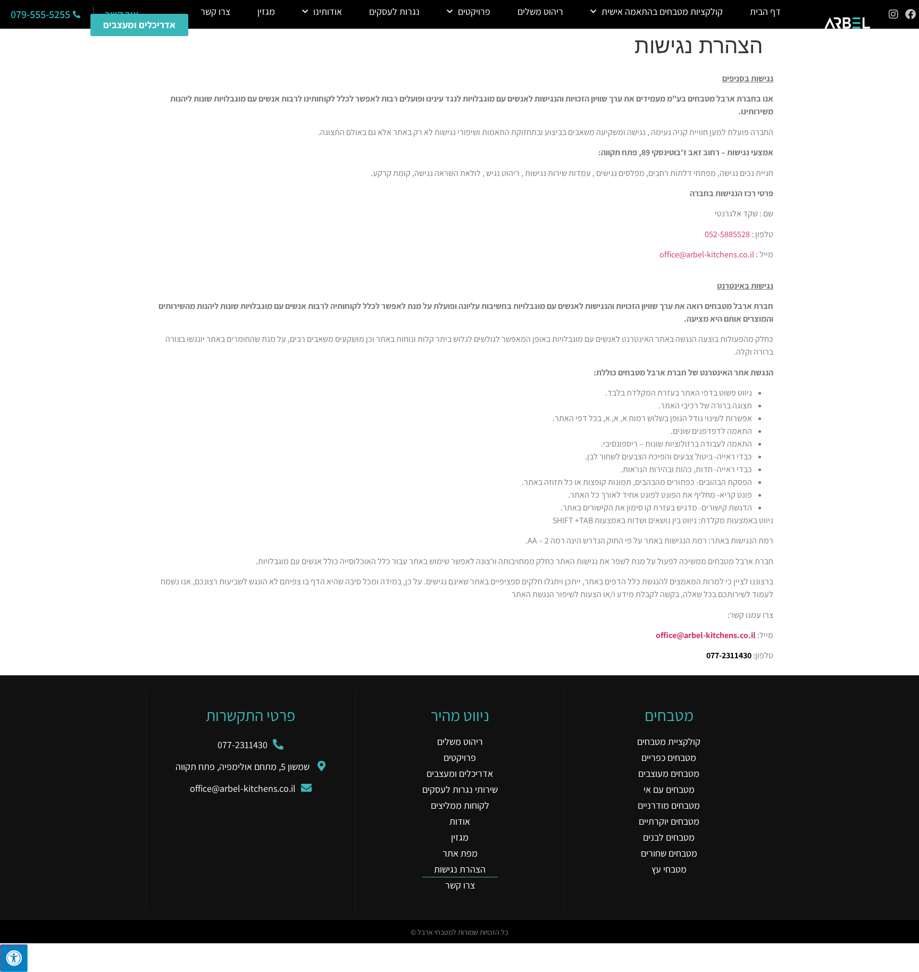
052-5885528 (727, 234)
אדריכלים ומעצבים (460, 773)
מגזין (266, 11)
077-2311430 (728, 655)
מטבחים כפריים (668, 757)
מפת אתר (460, 853)
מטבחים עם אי (669, 789)
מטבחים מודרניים (669, 805)
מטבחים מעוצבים (668, 773)
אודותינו (327, 11)
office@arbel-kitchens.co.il (706, 254)
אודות (459, 821)
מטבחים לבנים (669, 837)
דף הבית (765, 11)
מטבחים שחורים (669, 853)
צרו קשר (215, 11)
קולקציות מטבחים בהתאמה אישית (662, 11)
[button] (491, 36)
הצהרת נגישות (460, 869)
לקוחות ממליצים (460, 805)
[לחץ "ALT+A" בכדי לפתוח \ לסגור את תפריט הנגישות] (14, 958)
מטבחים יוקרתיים (669, 821)
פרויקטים (474, 11)
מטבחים (669, 715)
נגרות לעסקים (394, 11)
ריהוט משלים (540, 11)
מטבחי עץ (669, 869)
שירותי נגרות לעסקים (460, 789)
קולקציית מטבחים (668, 741)
